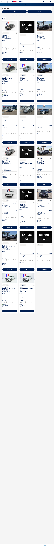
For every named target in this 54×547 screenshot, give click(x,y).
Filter (40, 11)
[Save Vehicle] (16, 33)
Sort (15, 11)
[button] (9, 59)
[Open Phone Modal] (43, 1)
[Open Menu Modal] (1, 1)
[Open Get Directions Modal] (50, 1)
